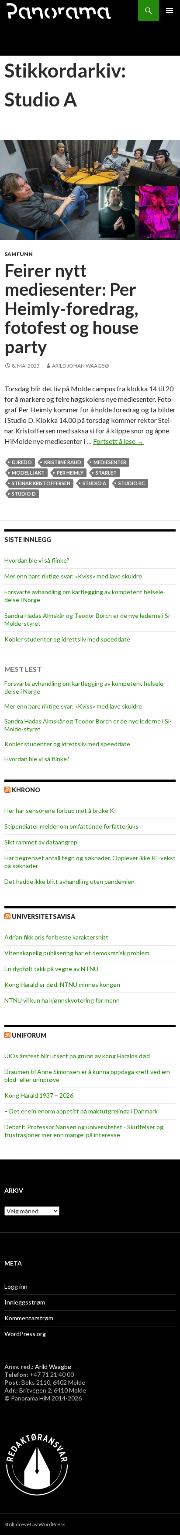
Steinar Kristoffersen (41, 483)
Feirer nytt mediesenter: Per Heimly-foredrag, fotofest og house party (71, 309)
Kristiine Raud (62, 462)
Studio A (94, 483)
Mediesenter (109, 462)
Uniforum (29, 1035)
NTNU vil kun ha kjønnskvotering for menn (62, 1000)
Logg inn (16, 1286)
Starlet (106, 472)
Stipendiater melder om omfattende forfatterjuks (71, 826)
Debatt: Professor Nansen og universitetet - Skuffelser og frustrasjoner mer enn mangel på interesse (83, 1130)
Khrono (26, 790)
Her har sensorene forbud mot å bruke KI (60, 810)
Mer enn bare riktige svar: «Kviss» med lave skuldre (73, 576)
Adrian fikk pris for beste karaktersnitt (56, 937)
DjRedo (22, 462)
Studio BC (131, 483)
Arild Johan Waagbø (80, 365)
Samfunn (18, 254)
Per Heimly (70, 472)
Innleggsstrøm (24, 1302)
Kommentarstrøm (28, 1318)
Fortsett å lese (118, 441)
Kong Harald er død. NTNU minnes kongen (62, 984)
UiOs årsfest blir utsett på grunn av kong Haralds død (77, 1056)
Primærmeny (169, 10)
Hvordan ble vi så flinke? (36, 560)
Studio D (24, 493)
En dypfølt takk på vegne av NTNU (51, 968)
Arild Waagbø (53, 1366)
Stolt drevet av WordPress (35, 1524)
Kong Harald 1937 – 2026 (38, 1095)
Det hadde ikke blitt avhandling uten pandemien (69, 881)
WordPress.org (25, 1333)
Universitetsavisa (43, 916)
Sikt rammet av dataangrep (40, 842)
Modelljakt (28, 472)
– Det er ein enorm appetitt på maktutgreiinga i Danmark (81, 1111)
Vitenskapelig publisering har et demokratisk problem (76, 953)
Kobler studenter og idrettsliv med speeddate (67, 639)
